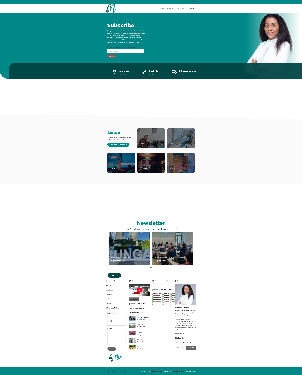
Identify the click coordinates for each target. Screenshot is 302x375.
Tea (138, 346)
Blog (142, 143)
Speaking (143, 168)
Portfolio (171, 8)
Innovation (124, 71)
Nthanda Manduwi (116, 257)
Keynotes (113, 168)
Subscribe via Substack (117, 144)
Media (162, 8)
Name (112, 313)
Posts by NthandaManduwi (137, 308)
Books (172, 168)
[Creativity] (144, 72)
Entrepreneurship (187, 71)
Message (110, 328)
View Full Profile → (180, 333)
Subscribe (112, 56)
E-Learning (109, 294)
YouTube (108, 299)
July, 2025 (159, 261)
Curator (192, 8)
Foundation (109, 290)
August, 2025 (116, 261)
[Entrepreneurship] (174, 72)
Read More (114, 275)
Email (111, 321)
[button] (151, 267)
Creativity (153, 71)
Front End (140, 339)
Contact (111, 349)
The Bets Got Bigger (143, 317)
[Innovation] (114, 72)
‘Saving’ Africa (141, 324)
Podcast (181, 8)
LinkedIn (108, 303)
